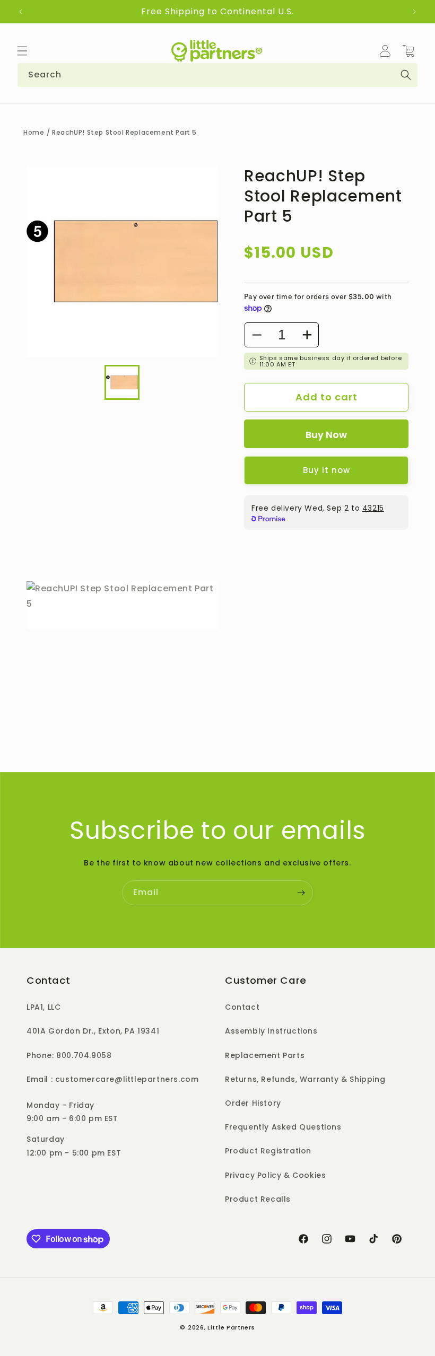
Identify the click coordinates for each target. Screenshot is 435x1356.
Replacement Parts (264, 1055)
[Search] (405, 74)
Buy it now (326, 470)
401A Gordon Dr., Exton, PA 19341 (93, 1031)
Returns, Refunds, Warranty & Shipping (305, 1079)
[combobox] (217, 75)
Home (33, 132)
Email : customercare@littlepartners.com (112, 1079)
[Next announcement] (414, 11)
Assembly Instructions (271, 1031)
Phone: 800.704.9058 (69, 1055)
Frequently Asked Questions (283, 1127)
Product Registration (268, 1150)
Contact (242, 1007)
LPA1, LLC (43, 1007)
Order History (253, 1103)
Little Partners (231, 1327)
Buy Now (326, 434)
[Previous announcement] (20, 11)
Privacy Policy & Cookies (275, 1175)
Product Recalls (258, 1199)
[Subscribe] (300, 892)
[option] (122, 261)
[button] (22, 51)
